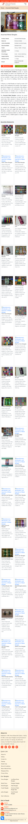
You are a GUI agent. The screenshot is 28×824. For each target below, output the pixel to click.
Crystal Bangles (4, 788)
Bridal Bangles (4, 785)
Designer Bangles (15, 783)
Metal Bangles (14, 785)
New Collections (5, 796)
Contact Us (3, 759)
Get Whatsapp (21, 66)
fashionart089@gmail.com (10, 810)
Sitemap (3, 761)
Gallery (3, 757)
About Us (3, 754)
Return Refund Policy (6, 768)
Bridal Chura (4, 783)
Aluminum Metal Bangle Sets (15, 788)
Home (2, 8)
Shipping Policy (5, 771)
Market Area (4, 764)
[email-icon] (2, 814)
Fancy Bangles (4, 779)
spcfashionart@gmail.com (11, 808)
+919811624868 (8, 804)
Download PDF (7, 66)
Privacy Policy (4, 773)
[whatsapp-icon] (2, 810)
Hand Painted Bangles (14, 792)
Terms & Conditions (5, 766)
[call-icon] (2, 818)
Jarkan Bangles (4, 792)
